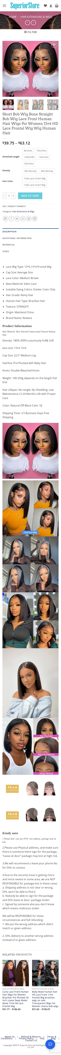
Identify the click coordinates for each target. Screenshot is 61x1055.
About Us (10, 1036)
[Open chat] (50, 1044)
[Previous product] (33, 22)
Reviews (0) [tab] (8, 244)
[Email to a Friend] (23, 218)
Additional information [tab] (17, 238)
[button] (4, 6)
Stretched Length (10, 157)
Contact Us (31, 1040)
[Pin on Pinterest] (29, 218)
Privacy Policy (26, 1038)
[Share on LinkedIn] (34, 218)
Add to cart (30, 195)
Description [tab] (9, 231)
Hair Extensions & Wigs (36, 17)
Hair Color (7, 181)
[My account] (51, 5)
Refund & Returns (31, 1036)
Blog (53, 1038)
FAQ (42, 1038)
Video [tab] (5, 251)
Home (13, 17)
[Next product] (27, 22)
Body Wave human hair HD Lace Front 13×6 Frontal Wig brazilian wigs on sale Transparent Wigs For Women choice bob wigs (45, 998)
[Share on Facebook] (11, 218)
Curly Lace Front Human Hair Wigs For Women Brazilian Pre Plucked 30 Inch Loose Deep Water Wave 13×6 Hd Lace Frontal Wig (15, 998)
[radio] (28, 150)
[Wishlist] (45, 5)
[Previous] (8, 68)
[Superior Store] (25, 5)
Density (6, 170)
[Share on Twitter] (17, 218)
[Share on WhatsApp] (5, 218)
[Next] (53, 68)
